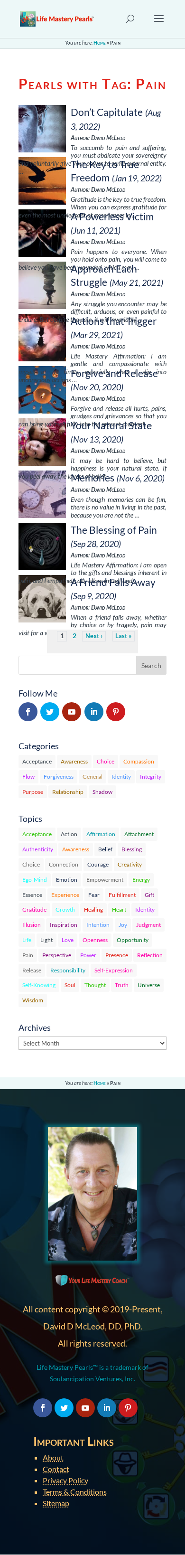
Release (31, 970)
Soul (70, 985)
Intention (98, 924)
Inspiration (63, 924)
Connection (63, 864)
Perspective (56, 955)
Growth (65, 909)
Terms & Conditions (75, 1491)
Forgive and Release (114, 373)
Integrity (150, 776)
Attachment (139, 834)
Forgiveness (59, 776)
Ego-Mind (34, 879)
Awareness (74, 761)
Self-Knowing (39, 985)
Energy (141, 879)
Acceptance (37, 761)
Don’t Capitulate (107, 112)
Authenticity (37, 849)
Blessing (131, 849)
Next (92, 636)
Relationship (67, 791)
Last (121, 636)
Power (88, 955)
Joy (123, 924)
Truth (122, 985)
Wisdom (32, 1000)
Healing (93, 909)
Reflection (150, 955)
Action (69, 834)
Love (68, 939)
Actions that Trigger (114, 321)
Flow (28, 776)
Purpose (32, 791)
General (92, 776)
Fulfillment (122, 894)
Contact (56, 1468)
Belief (105, 849)
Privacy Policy (65, 1480)
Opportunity (132, 939)
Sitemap (56, 1503)
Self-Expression (113, 970)
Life (26, 939)
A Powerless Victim (112, 216)
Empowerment (104, 879)
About (53, 1457)
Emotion (66, 879)
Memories (92, 477)
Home (99, 42)
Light (46, 939)
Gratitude (34, 909)
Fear (94, 894)
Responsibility (67, 970)
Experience (65, 894)
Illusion (31, 924)
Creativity (130, 864)
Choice (105, 761)
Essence (32, 894)
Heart (119, 909)
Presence (116, 955)
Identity (121, 776)
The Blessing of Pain (114, 530)
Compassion (138, 761)
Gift (149, 894)
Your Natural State (111, 425)
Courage (98, 864)
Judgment (148, 924)
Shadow (102, 791)
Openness (95, 939)
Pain (27, 955)
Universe (149, 985)
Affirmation (100, 834)
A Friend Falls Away (113, 582)
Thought (95, 985)
